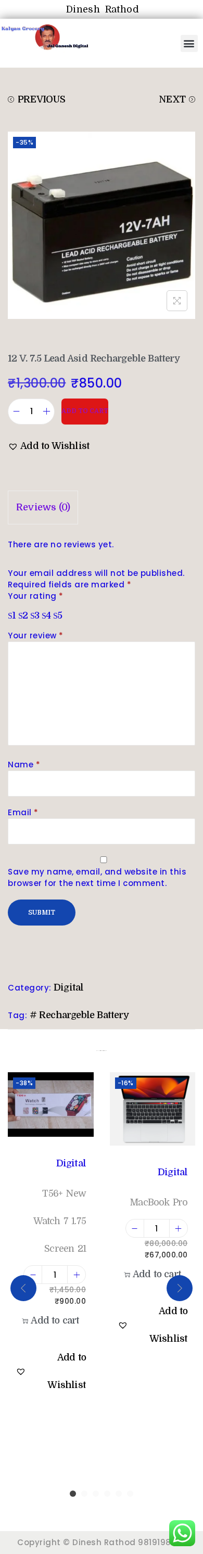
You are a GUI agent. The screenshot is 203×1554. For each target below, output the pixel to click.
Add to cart (84, 411)
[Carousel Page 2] (84, 1494)
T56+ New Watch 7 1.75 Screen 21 (59, 1221)
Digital (68, 987)
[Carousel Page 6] (130, 1494)
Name (24, 764)
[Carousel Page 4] (107, 1494)
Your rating (36, 595)
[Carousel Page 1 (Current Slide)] (73, 1494)
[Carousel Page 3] (96, 1494)
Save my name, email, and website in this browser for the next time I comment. (97, 877)
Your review (36, 635)
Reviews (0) (43, 507)
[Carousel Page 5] (119, 1494)
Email (23, 812)
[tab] (101, 507)
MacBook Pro (158, 1202)
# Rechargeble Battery (79, 1015)
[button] (189, 43)
